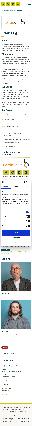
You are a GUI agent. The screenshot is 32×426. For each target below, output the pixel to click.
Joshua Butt (5, 331)
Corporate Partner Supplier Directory (13, 10)
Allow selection (16, 237)
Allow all (16, 232)
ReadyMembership (23, 421)
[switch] (28, 216)
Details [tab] (16, 186)
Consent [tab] (5, 186)
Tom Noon (5, 293)
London (5, 347)
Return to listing (9, 353)
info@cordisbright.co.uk (9, 366)
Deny (16, 242)
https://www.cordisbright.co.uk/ (11, 371)
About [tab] (26, 186)
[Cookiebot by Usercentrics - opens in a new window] (23, 182)
